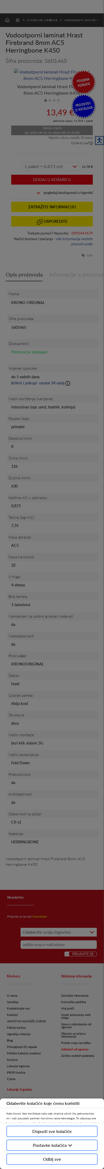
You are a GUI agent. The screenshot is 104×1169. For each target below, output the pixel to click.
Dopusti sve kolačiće (52, 1131)
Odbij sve (52, 1159)
